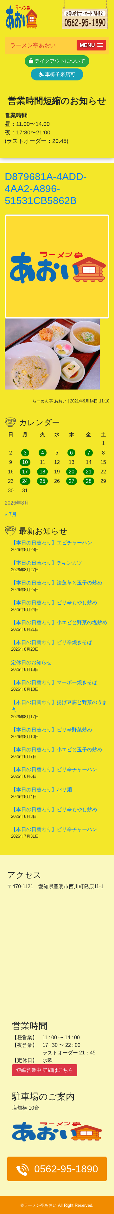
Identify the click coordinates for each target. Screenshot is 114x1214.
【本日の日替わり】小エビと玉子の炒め (56, 749)
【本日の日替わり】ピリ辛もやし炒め (54, 602)
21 (89, 471)
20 (71, 471)
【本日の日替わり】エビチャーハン (51, 542)
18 (42, 471)
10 (25, 462)
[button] (91, 45)
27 (71, 481)
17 (25, 471)
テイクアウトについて (59, 61)
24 (25, 481)
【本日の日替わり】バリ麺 (41, 789)
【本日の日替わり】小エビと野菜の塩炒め (59, 622)
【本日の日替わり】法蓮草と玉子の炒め (56, 582)
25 (42, 481)
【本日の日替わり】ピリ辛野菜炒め (51, 729)
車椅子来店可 (59, 74)
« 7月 (11, 514)
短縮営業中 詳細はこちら (44, 1070)
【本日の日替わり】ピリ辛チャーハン (54, 769)
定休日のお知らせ (31, 662)
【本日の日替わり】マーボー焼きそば (54, 682)
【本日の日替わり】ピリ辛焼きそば (51, 642)
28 (89, 481)
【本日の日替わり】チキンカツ (46, 563)
